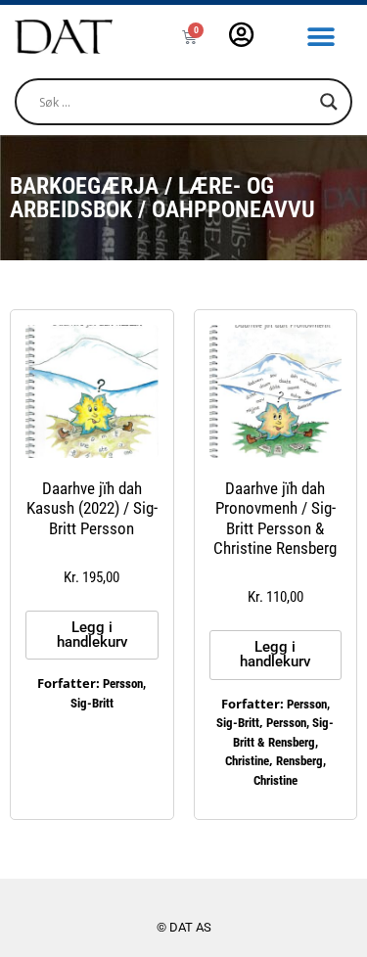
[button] (321, 37)
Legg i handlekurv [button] (92, 634)
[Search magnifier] (329, 101)
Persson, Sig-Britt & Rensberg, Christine (280, 741)
